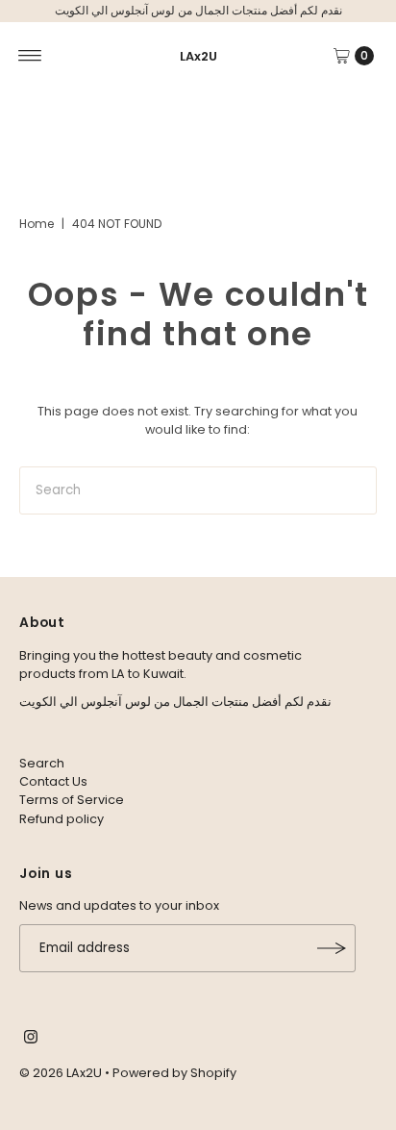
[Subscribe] (332, 948)
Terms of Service (71, 799)
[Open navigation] (30, 56)
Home (36, 223)
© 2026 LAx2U (60, 1073)
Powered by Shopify (174, 1073)
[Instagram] (30, 1039)
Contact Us (53, 781)
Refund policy (61, 819)
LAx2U (198, 56)
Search (41, 763)
